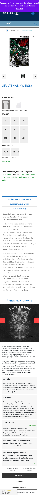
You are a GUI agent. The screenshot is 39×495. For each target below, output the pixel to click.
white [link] (4, 180)
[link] (35, 23)
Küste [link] (8, 177)
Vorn (6, 152)
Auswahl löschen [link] (6, 161)
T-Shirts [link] (13, 30)
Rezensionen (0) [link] (19, 209)
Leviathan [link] (14, 177)
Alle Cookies (19, 476)
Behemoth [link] (26, 174)
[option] (10, 77)
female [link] (33, 174)
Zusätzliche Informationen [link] (19, 199)
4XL (14, 138)
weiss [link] (34, 177)
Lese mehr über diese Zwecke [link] (29, 469)
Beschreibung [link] (19, 194)
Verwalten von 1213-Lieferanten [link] (12, 469)
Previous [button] (4, 76)
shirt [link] (29, 177)
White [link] (18, 30)
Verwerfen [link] (19, 9)
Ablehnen (19, 481)
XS (6, 121)
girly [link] (3, 177)
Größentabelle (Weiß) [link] (19, 204)
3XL (5, 138)
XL (15, 129)
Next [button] (35, 76)
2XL (23, 129)
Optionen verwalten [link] (19, 487)
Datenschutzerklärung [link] (21, 492)
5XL (23, 138)
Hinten (16, 152)
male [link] (20, 177)
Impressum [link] (32, 492)
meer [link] (25, 177)
